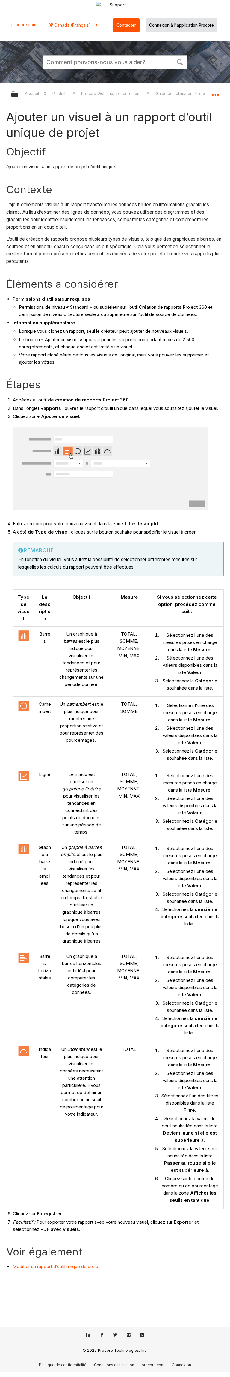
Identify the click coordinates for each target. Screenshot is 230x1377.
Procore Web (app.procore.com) (112, 93)
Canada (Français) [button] (72, 25)
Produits (60, 93)
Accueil (32, 93)
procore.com (23, 24)
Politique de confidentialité (63, 1365)
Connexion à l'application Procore (181, 25)
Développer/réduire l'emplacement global (215, 92)
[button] (179, 61)
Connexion (181, 1365)
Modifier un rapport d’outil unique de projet (56, 1266)
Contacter (126, 25)
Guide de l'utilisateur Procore (183, 93)
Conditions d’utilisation (114, 1365)
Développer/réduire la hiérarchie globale (18, 94)
